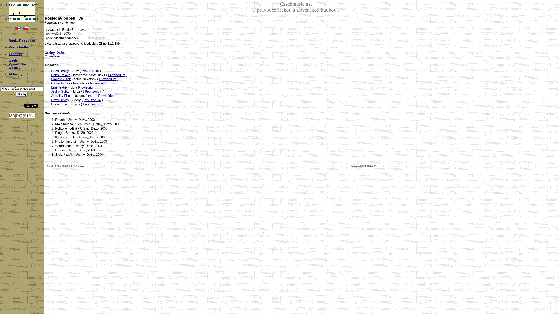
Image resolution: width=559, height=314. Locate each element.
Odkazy (14, 68)
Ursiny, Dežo (54, 53)
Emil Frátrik (59, 87)
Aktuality (15, 74)
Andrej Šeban (60, 91)
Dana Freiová (60, 75)
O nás (13, 61)
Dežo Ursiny (60, 71)
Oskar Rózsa (60, 83)
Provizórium (90, 71)
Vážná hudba (19, 47)
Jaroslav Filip (60, 95)
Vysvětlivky (17, 64)
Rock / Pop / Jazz (22, 41)
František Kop (61, 79)
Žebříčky (15, 54)
